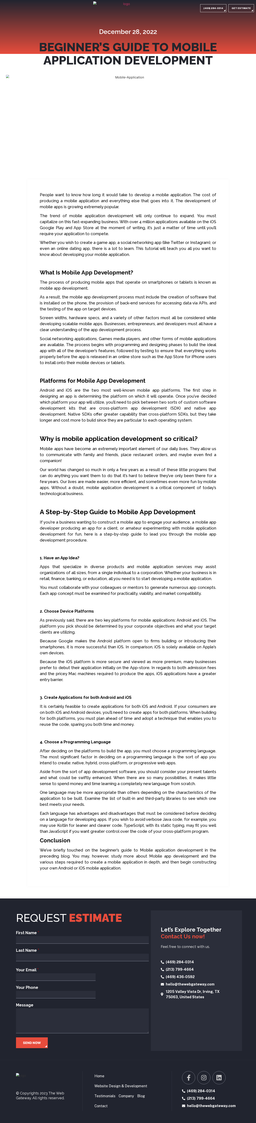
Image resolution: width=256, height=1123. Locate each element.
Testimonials (104, 1096)
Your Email (27, 970)
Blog (141, 1096)
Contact (101, 1106)
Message (24, 1005)
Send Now (32, 1043)
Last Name (27, 950)
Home (99, 1076)
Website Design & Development (120, 1086)
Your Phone (27, 987)
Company (126, 1096)
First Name (27, 932)
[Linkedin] (219, 1077)
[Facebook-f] (188, 1077)
